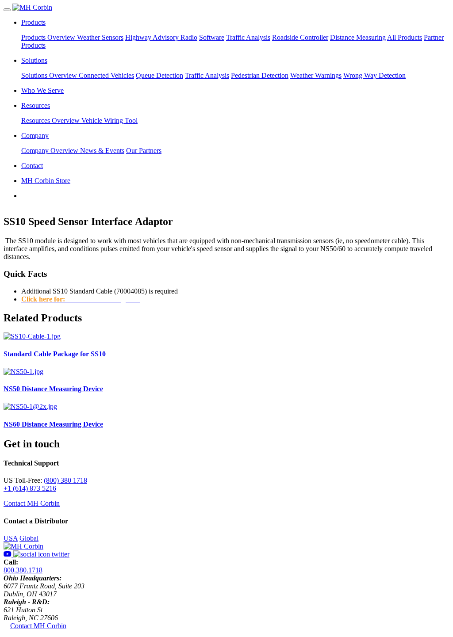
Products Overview (49, 37)
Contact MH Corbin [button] (32, 503)
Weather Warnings (316, 75)
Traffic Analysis (248, 37)
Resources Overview (51, 120)
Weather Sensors (100, 37)
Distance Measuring (358, 37)
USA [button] (11, 538)
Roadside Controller (300, 37)
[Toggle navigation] (7, 9)
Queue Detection (159, 75)
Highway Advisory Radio (161, 37)
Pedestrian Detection (259, 75)
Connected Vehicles (106, 75)
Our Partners (143, 150)
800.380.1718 (23, 570)
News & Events (102, 150)
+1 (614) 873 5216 (30, 488)
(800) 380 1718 (65, 480)
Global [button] (28, 538)
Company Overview (50, 150)
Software (211, 37)
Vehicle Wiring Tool (109, 120)
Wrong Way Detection (374, 75)
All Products (404, 37)
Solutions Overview (50, 75)
